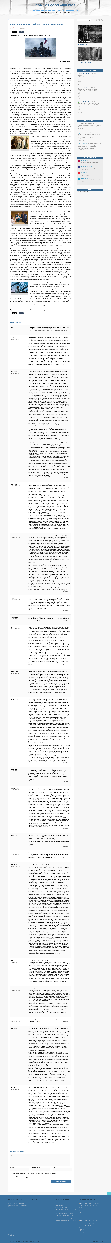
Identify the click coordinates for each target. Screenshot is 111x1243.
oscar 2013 (29, 310)
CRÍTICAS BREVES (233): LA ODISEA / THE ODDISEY (89, 144)
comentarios (22, 28)
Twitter (99, 20)
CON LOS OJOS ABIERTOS (55, 5)
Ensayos (24, 27)
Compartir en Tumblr (21, 32)
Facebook (97, 20)
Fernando (13, 1087)
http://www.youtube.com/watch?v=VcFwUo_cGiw (42, 1130)
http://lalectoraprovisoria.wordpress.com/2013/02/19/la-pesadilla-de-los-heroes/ (47, 330)
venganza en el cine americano (50, 310)
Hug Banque (81, 133)
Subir (109, 1193)
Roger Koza (14, 769)
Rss (102, 20)
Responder (65, 365)
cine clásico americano (19, 310)
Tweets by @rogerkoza (82, 191)
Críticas (19, 27)
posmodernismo (37, 310)
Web (54, 1167)
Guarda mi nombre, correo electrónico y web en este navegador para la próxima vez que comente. (33, 1173)
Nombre (12, 1167)
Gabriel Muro (14, 536)
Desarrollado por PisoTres (97, 1241)
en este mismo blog (21, 133)
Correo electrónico (36, 1167)
